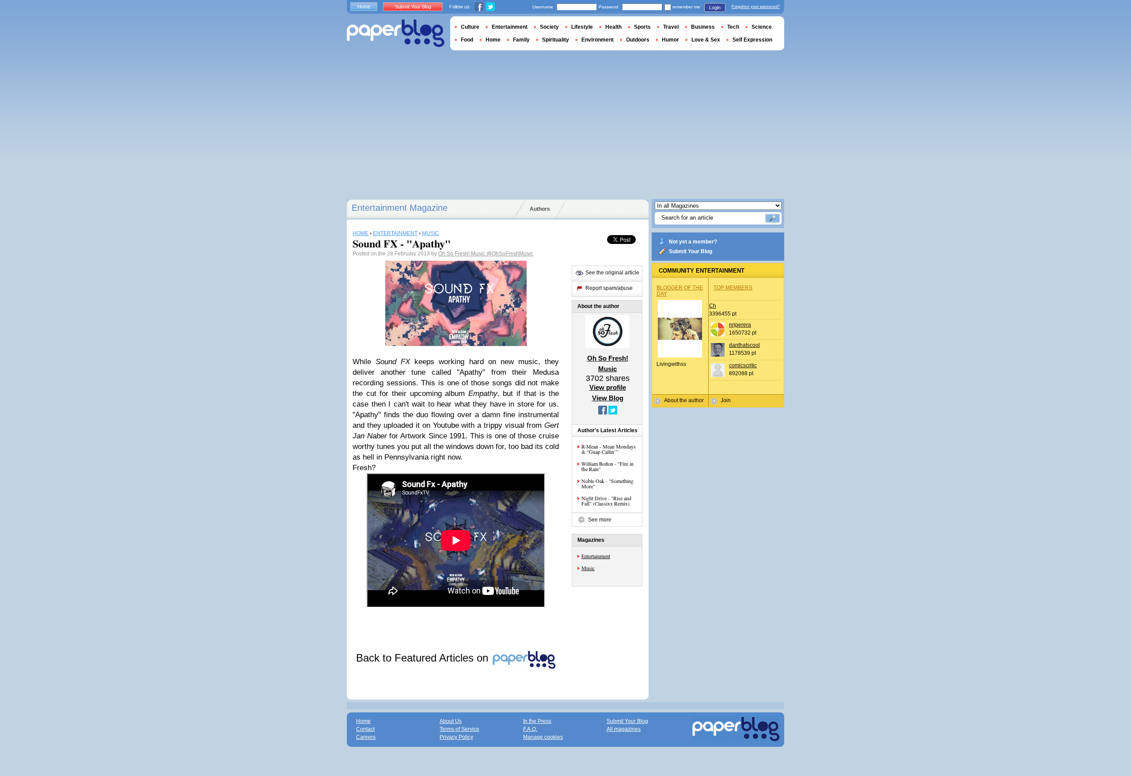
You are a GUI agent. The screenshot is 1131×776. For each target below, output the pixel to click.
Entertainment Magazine (400, 208)
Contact (365, 729)
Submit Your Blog (690, 251)
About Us (451, 721)
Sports (642, 27)
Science (761, 27)
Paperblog (395, 33)
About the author (684, 400)
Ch (712, 306)
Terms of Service (459, 729)
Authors (540, 209)
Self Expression (752, 40)
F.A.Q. (530, 729)
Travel (671, 27)
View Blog (607, 398)
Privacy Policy (456, 737)
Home (363, 6)
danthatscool (744, 345)
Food (467, 40)
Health (613, 27)
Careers (366, 737)
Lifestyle (582, 27)
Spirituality (555, 40)
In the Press (537, 721)
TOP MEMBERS (733, 288)
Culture (470, 27)
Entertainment (595, 555)
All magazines (624, 729)
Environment (597, 40)
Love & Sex (705, 40)
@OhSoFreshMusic (509, 254)
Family (521, 40)
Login (715, 7)
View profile (607, 387)
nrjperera (740, 325)
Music (588, 567)
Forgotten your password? (756, 6)
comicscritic (743, 365)
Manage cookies (543, 737)
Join (726, 400)
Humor (670, 40)
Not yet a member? (693, 242)
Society (549, 27)
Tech (733, 27)
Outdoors (637, 40)
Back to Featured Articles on (423, 658)
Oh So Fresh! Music (462, 254)
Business (703, 27)
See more (599, 520)
